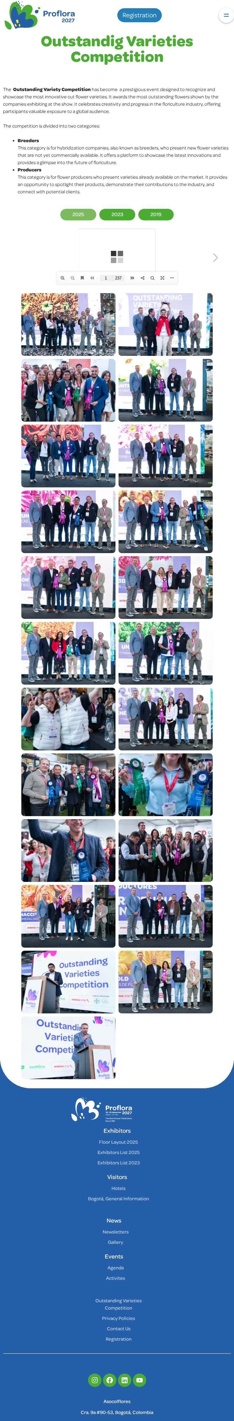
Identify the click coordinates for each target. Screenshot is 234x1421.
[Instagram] (94, 1380)
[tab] (78, 214)
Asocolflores (117, 1401)
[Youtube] (139, 1380)
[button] (226, 15)
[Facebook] (109, 1380)
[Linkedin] (124, 1380)
